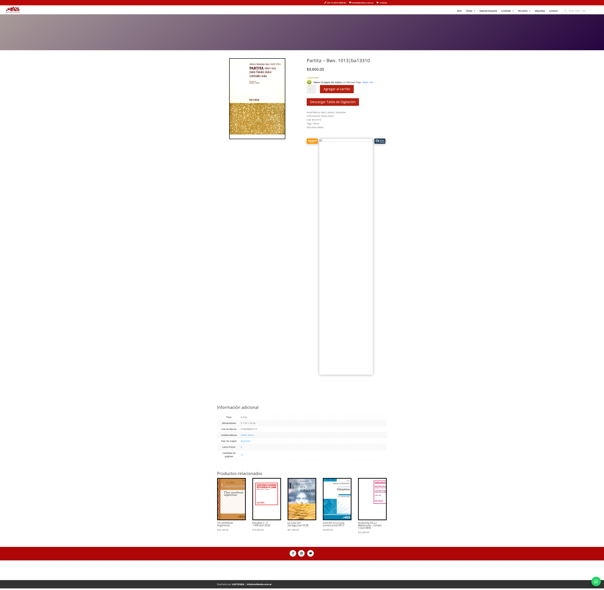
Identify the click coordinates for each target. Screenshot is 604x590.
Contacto (553, 11)
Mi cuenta (522, 11)
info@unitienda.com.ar (259, 584)
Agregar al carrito (337, 89)
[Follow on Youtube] (310, 553)
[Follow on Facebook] (293, 553)
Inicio (459, 11)
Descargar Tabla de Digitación (333, 102)
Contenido (506, 11)
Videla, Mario (247, 435)
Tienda (469, 11)
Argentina (245, 441)
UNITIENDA (238, 584)
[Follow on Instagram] (301, 553)
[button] (596, 581)
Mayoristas (540, 11)
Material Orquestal (488, 11)
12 (242, 454)
